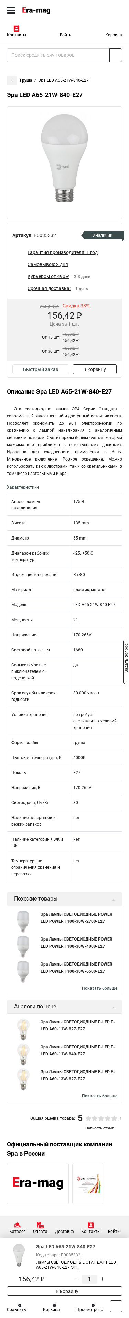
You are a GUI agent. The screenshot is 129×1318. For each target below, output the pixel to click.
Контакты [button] (16, 34)
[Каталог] (11, 10)
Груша (26, 80)
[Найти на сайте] (115, 55)
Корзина (113, 34)
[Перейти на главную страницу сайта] (51, 10)
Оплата (40, 1231)
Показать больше (99, 988)
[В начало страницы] (116, 1306)
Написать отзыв (99, 1128)
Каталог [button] (17, 1231)
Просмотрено (89, 1309)
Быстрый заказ (40, 369)
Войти (66, 34)
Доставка (64, 1231)
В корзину (94, 369)
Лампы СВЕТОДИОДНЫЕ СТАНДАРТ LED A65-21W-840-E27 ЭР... (76, 1265)
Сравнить (16, 1309)
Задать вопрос (126, 658)
